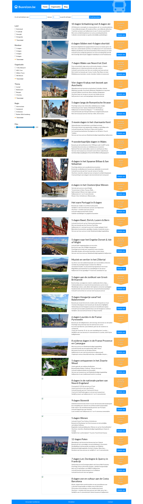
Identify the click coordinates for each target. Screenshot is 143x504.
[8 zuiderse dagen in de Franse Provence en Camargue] (55, 347)
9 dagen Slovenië (80, 400)
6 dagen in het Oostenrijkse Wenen (90, 184)
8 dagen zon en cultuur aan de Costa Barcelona (90, 480)
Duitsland (19, 29)
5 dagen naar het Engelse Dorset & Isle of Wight (91, 240)
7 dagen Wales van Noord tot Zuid (89, 63)
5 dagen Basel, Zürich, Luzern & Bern (90, 220)
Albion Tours (20, 73)
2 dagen (18, 51)
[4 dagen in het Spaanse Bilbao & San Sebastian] (55, 170)
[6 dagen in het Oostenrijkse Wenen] (55, 189)
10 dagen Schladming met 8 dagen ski (91, 23)
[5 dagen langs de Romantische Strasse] (55, 109)
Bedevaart (19, 89)
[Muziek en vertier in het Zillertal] (55, 264)
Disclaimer (71, 502)
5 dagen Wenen (80, 418)
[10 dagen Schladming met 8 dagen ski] (55, 30)
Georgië (19, 34)
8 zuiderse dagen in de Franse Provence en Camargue (92, 342)
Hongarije (19, 37)
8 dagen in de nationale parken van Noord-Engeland (90, 381)
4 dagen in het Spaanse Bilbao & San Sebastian (90, 162)
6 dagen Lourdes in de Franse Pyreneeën (87, 318)
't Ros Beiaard (20, 68)
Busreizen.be (27, 7)
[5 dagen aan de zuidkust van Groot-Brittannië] (55, 283)
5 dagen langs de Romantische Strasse (91, 102)
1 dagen (18, 48)
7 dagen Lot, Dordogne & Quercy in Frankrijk (90, 460)
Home (45, 7)
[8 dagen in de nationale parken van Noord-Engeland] (55, 378)
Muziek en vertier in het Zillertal (88, 259)
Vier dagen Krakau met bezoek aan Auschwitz (90, 83)
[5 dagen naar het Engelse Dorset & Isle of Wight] (55, 246)
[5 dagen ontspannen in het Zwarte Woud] (55, 367)
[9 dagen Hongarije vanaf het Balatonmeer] (55, 303)
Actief (18, 87)
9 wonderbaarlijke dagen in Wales (89, 141)
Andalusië (19, 109)
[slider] (17, 127)
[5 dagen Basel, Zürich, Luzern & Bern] (55, 226)
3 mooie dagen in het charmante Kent (91, 122)
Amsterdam (20, 106)
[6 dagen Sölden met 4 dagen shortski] (55, 50)
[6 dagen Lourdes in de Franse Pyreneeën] (55, 321)
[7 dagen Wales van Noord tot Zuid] (55, 69)
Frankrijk (19, 31)
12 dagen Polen (79, 439)
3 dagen (18, 53)
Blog (66, 7)
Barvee (37, 502)
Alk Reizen (19, 75)
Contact (110, 502)
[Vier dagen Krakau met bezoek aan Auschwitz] (55, 89)
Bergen (18, 92)
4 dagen (18, 56)
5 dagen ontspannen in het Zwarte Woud (89, 361)
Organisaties (56, 7)
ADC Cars (19, 70)
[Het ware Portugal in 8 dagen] (55, 205)
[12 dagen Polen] (55, 445)
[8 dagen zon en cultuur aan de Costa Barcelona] (55, 476)
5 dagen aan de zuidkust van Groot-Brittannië (90, 278)
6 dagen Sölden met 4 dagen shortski (91, 43)
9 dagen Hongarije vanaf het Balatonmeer (86, 298)
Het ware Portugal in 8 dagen (87, 202)
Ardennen (19, 112)
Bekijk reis (121, 35)
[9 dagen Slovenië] (55, 398)
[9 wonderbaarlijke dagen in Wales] (55, 148)
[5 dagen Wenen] (55, 416)
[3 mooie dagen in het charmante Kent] (55, 128)
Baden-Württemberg (23, 114)
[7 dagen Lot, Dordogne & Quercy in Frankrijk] (55, 457)
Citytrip (18, 95)
